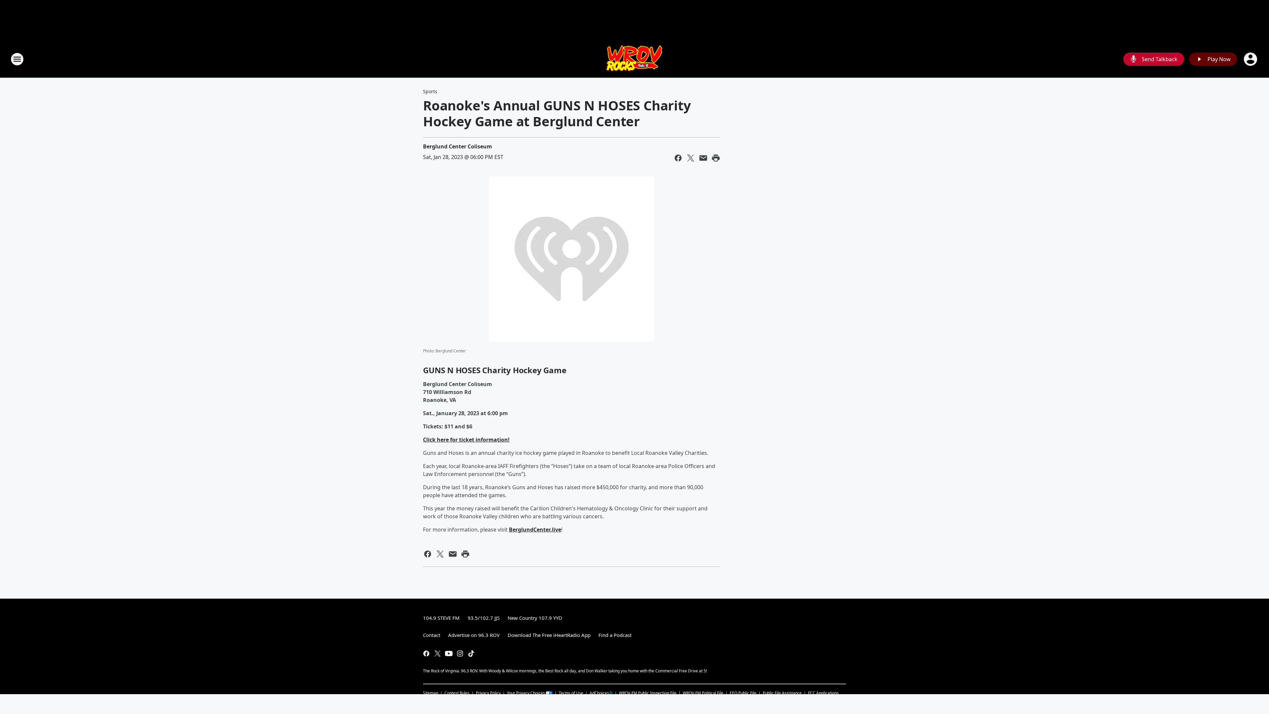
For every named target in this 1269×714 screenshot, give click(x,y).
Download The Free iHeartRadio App (549, 635)
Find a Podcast (615, 635)
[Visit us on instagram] (460, 653)
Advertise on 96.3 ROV (474, 635)
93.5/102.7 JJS (484, 618)
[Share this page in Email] (703, 158)
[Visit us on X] (438, 653)
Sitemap (430, 693)
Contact (431, 635)
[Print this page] (715, 158)
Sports (430, 91)
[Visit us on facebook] (426, 653)
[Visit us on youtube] (449, 653)
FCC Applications (823, 692)
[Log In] (1251, 59)
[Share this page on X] (690, 158)
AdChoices (599, 693)
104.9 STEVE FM (441, 618)
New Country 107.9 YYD (535, 618)
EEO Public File (743, 693)
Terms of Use (571, 693)
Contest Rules (457, 693)
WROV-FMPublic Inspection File (647, 692)
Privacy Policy (488, 693)
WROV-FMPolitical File (703, 693)
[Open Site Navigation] (17, 59)
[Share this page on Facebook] (678, 158)
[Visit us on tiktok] (471, 653)
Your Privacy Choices (526, 693)
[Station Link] (634, 59)
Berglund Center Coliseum (457, 146)
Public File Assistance (782, 693)
